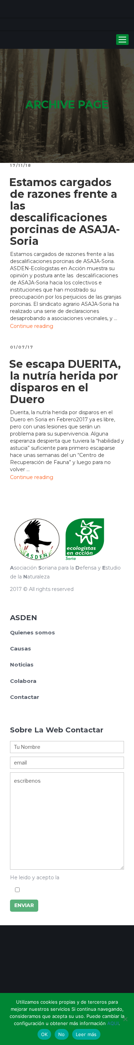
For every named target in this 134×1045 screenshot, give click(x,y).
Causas (20, 648)
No (61, 1034)
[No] (125, 1019)
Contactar (24, 697)
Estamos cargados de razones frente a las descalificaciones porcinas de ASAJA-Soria (64, 212)
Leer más (86, 1034)
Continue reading (31, 326)
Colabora (23, 681)
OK (44, 1034)
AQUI (113, 1023)
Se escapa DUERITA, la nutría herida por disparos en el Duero (65, 381)
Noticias (22, 664)
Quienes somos (32, 632)
